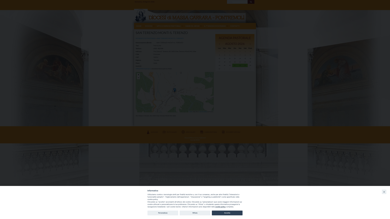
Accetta (227, 213)
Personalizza (162, 213)
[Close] (384, 192)
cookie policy (220, 207)
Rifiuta (195, 213)
